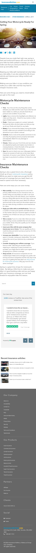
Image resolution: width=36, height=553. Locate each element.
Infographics (14, 8)
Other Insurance (18, 17)
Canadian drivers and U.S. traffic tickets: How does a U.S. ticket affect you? (20, 363)
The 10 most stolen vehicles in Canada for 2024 (21, 368)
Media (5, 418)
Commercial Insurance (9, 448)
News (21, 8)
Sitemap (6, 427)
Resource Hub (5, 17)
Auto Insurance (8, 445)
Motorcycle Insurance (9, 460)
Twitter (7, 521)
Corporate (6, 409)
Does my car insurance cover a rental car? (20, 379)
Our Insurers (7, 490)
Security (6, 424)
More (26, 8)
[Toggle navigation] (33, 2)
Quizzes (27, 6)
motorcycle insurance (20, 174)
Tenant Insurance (8, 472)
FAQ (5, 412)
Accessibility (7, 403)
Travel (21, 6)
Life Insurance (7, 457)
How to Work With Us (9, 505)
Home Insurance (8, 454)
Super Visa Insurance (9, 469)
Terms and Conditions (9, 430)
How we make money (9, 415)
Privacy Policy (7, 421)
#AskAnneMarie (15, 10)
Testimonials (7, 433)
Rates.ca (6, 493)
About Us (6, 401)
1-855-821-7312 (9, 534)
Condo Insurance (8, 451)
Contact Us (6, 406)
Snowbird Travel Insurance (10, 466)
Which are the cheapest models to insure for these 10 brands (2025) (20, 374)
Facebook (7, 518)
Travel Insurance (8, 475)
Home (16, 6)
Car (11, 6)
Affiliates (6, 487)
